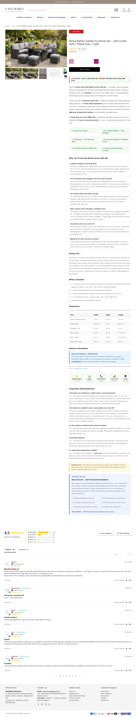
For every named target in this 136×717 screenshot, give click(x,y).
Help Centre (105, 691)
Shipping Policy (74, 693)
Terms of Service (74, 698)
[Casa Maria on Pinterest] (42, 704)
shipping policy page (81, 368)
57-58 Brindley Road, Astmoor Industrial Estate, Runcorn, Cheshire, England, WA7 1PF (19, 696)
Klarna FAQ (104, 696)
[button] (127, 580)
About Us (72, 691)
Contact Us (104, 700)
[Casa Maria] (14, 10)
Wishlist (103, 698)
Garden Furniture (24, 17)
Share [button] (9, 580)
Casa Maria (13, 713)
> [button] (79, 676)
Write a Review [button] (124, 533)
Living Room (86, 17)
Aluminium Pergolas (56, 17)
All (13, 26)
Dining (40, 17)
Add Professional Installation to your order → (99, 512)
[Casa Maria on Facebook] (38, 704)
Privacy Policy (74, 700)
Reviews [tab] (8, 549)
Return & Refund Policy (77, 696)
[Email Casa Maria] (49, 704)
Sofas (73, 17)
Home (7, 26)
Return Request (106, 693)
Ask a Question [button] (106, 533)
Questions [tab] (22, 549)
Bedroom (101, 17)
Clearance (115, 17)
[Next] (64, 49)
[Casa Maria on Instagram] (45, 704)
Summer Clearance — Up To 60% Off (68, 2)
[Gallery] (36, 55)
